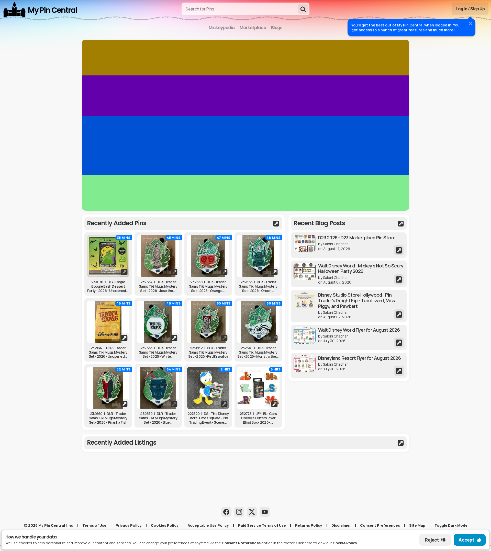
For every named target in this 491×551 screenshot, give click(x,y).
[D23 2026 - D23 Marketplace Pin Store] (349, 245)
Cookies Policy (164, 525)
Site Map (417, 525)
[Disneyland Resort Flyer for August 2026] (349, 365)
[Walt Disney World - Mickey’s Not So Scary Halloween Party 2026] (349, 274)
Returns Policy (308, 525)
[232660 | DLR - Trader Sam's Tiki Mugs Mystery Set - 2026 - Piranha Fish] (108, 388)
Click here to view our (326, 543)
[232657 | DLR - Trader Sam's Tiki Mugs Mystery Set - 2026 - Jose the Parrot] (158, 256)
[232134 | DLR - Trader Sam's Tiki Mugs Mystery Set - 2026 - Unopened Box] (108, 322)
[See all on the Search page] (183, 223)
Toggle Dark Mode (450, 525)
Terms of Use (94, 525)
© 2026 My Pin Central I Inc (48, 525)
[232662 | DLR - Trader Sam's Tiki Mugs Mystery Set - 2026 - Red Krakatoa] (208, 322)
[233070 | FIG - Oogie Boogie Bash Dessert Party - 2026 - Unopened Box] (108, 256)
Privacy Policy (129, 525)
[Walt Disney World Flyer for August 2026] (349, 337)
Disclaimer (341, 525)
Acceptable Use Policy (208, 525)
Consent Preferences (380, 525)
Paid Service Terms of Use (262, 525)
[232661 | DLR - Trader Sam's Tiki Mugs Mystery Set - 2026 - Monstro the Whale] (258, 322)
